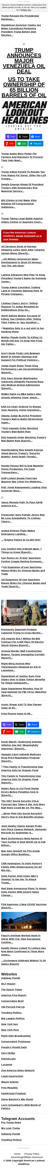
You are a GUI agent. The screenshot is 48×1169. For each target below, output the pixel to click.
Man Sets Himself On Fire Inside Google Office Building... (20, 853)
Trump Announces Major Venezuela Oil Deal (24, 60)
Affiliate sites (26, 10)
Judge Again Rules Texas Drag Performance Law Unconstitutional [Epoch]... (22, 369)
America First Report (13, 995)
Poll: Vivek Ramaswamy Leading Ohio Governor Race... (24, 489)
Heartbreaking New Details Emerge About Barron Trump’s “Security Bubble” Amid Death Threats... (22, 453)
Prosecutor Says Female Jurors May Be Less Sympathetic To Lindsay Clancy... (23, 518)
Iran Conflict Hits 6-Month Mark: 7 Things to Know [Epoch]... (21, 551)
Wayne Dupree (10, 1082)
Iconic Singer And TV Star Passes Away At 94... (21, 706)
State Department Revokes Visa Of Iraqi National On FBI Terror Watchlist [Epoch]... (23, 692)
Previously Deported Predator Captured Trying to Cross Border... (22, 631)
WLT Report (8, 984)
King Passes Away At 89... (16, 713)
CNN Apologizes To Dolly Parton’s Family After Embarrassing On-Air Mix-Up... (21, 867)
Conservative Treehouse (15, 1041)
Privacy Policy (31, 1154)
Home (17, 1154)
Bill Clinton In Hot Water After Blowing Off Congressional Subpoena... (19, 203)
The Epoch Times (11, 989)
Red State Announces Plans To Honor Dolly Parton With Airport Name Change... (23, 892)
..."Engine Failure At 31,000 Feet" (21, 540)
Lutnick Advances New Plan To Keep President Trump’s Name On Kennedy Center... (23, 278)
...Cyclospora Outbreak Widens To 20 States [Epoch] (23, 962)
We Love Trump (10, 1128)
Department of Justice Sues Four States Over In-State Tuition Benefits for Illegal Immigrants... (23, 679)
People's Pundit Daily (14, 1047)
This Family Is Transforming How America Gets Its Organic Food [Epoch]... (21, 779)
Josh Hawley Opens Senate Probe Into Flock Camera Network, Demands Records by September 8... (24, 829)
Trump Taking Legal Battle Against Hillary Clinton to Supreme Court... (22, 220)
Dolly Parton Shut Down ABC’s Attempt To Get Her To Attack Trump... (19, 879)
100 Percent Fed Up (13, 1007)
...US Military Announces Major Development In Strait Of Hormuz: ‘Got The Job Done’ (21, 262)
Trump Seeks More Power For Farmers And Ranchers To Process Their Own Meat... (22, 157)
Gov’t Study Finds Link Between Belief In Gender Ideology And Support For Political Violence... (20, 356)
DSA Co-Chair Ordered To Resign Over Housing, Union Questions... (21, 408)
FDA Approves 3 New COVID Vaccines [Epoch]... (24, 906)
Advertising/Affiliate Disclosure (27, 1157)
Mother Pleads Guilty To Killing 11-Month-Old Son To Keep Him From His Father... (22, 340)
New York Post (10, 1030)
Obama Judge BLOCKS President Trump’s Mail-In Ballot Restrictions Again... (22, 419)
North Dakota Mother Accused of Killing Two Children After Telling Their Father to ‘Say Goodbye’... (21, 319)
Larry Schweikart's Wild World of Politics (21, 1107)
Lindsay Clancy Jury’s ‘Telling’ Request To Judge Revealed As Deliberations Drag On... (20, 306)
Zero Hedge (8, 1053)
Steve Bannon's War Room (17, 1099)
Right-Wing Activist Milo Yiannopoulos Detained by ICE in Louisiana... (21, 667)
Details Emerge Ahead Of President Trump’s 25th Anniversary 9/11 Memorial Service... (22, 188)
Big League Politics (13, 1018)
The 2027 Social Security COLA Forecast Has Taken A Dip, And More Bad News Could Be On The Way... (23, 804)
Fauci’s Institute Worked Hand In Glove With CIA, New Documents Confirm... (21, 939)
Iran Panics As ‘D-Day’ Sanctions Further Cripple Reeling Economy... (22, 560)
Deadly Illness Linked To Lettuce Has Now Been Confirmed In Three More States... (23, 951)
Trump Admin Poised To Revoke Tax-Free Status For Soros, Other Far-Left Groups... (23, 175)
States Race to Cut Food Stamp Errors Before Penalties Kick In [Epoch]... (20, 792)
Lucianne (6, 1064)
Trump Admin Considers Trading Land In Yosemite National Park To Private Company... (22, 290)
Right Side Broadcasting (16, 1036)
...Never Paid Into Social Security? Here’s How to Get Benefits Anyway (22, 815)
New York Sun (9, 1024)
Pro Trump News (11, 1122)
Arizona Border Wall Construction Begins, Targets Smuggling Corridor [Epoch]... (23, 654)
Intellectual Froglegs (13, 1093)
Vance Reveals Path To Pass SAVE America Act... (22, 504)
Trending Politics (11, 1012)
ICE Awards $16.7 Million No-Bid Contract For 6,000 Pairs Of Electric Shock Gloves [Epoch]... (22, 642)
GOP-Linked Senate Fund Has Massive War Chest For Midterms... (22, 480)
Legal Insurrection (12, 1076)
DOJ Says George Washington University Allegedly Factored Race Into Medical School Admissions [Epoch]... (22, 383)
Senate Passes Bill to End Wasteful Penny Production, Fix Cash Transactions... (22, 469)
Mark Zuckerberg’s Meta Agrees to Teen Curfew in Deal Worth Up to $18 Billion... (23, 842)
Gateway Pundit (10, 978)
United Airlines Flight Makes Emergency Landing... (18, 532)
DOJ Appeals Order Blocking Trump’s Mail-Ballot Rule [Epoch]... (23, 439)
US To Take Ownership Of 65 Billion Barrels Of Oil (24, 87)
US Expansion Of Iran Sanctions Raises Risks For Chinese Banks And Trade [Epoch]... (23, 583)
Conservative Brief (12, 1001)
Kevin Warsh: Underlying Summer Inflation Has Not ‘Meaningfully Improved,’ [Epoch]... (21, 745)
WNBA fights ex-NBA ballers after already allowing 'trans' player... (21, 396)
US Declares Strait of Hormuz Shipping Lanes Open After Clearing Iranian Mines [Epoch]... (23, 250)
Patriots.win (8, 1059)
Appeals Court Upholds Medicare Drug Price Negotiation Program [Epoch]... (21, 757)
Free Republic (9, 1087)
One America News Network (18, 1070)
